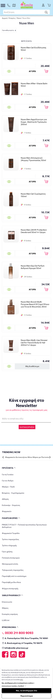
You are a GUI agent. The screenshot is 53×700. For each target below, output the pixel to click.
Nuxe (19, 18)
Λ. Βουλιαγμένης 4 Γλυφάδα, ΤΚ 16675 (23, 643)
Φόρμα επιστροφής (10, 588)
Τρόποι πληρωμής (9, 545)
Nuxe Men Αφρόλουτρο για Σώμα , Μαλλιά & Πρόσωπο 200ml (34, 121)
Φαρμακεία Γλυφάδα (11, 533)
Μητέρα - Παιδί (8, 487)
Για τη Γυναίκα (7, 474)
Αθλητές (5, 499)
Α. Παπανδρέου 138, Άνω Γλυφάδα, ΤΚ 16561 (26, 638)
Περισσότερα (26, 696)
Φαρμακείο (6, 511)
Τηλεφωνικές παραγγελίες (13, 570)
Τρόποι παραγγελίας (10, 539)
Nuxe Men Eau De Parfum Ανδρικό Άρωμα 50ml (32, 266)
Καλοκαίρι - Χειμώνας (11, 505)
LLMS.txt (5, 620)
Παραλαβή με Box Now (11, 582)
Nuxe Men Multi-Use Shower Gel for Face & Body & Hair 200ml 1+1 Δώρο (34, 342)
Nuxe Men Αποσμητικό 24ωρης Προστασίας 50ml (33, 159)
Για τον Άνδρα (7, 480)
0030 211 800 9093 (18, 633)
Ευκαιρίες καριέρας (10, 614)
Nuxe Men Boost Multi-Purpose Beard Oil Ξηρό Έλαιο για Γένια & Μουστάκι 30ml (35, 304)
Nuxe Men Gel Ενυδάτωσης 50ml (33, 48)
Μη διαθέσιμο (32, 366)
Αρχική (4, 18)
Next (50, 457)
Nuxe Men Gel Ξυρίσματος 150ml (33, 194)
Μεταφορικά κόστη (10, 564)
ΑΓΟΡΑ (32, 71)
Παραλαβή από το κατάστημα (14, 576)
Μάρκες (5, 608)
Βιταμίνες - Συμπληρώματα (13, 493)
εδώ (21, 679)
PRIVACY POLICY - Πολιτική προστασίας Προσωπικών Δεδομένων (24, 526)
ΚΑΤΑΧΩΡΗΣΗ (27, 427)
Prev (3, 457)
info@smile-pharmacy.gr (16, 648)
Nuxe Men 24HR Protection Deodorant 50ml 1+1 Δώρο (34, 231)
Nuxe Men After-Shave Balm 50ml (34, 84)
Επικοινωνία (7, 602)
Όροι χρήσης (7, 551)
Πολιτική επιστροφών (11, 558)
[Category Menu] (3, 5)
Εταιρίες (12, 18)
